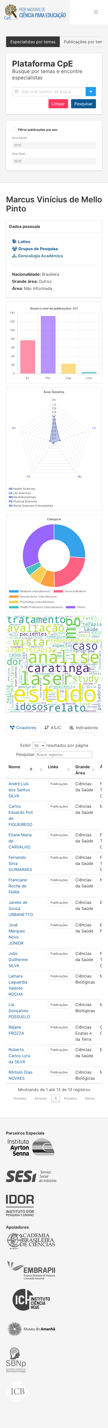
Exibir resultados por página (54, 745)
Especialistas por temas (33, 41)
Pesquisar (83, 103)
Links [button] (53, 766)
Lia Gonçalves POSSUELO (19, 1010)
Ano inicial (19, 138)
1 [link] (56, 1098)
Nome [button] (14, 766)
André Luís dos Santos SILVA (19, 789)
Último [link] (90, 1098)
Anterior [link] (40, 1098)
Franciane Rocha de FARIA (18, 885)
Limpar (58, 103)
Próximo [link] (70, 1098)
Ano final (18, 154)
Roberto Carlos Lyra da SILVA (19, 1055)
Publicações (59, 784)
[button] (96, 12)
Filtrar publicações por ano (37, 130)
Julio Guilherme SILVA (18, 959)
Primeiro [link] (20, 1098)
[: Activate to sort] (40, 770)
